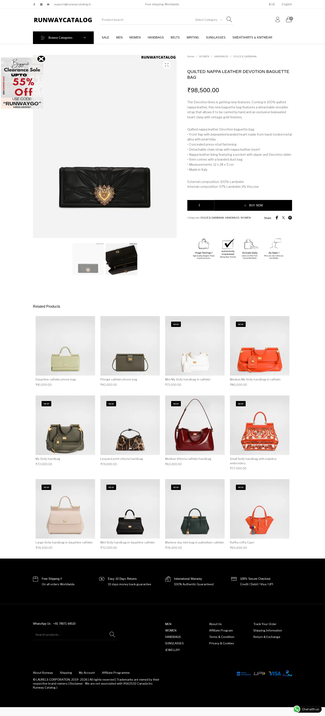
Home (190, 56)
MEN (168, 624)
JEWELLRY (172, 650)
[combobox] (208, 20)
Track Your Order (265, 624)
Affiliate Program (221, 630)
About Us (215, 624)
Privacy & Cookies (221, 643)
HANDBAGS (221, 56)
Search (112, 634)
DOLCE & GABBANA (245, 56)
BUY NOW (256, 205)
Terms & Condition (221, 637)
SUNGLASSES (174, 643)
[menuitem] (271, 4)
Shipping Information (267, 630)
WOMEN (204, 56)
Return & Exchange (266, 637)
